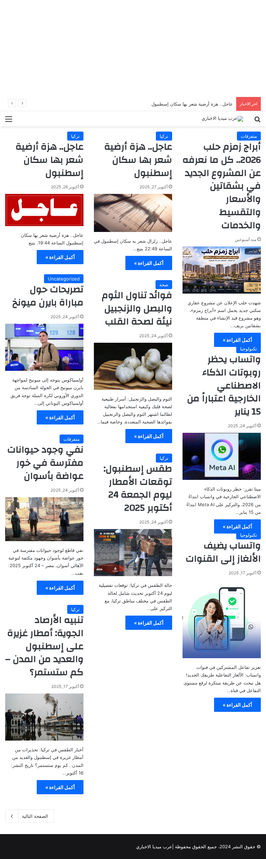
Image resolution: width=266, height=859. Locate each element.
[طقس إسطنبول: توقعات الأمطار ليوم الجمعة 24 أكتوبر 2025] (133, 552)
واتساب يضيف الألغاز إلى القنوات (223, 552)
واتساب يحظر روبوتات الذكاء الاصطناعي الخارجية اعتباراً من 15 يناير (224, 385)
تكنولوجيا (248, 348)
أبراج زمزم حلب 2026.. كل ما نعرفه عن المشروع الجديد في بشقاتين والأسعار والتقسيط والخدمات (222, 186)
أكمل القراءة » (237, 340)
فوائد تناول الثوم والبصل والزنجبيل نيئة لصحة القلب (137, 308)
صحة (163, 284)
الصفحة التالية (35, 816)
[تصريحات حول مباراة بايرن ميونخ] (44, 347)
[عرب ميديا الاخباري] (222, 119)
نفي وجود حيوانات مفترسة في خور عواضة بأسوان (45, 463)
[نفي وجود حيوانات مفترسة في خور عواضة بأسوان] (44, 519)
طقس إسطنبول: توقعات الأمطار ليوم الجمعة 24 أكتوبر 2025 (138, 488)
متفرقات (249, 136)
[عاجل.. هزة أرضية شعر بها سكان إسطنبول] (133, 213)
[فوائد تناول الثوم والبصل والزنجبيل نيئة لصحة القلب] (133, 366)
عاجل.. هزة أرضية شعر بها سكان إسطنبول (138, 160)
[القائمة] (8, 121)
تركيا (164, 136)
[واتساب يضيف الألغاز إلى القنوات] (222, 619)
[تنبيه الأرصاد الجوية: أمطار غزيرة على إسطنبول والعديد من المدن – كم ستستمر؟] (44, 717)
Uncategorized (64, 278)
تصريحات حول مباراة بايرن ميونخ (47, 296)
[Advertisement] (133, 48)
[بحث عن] (257, 121)
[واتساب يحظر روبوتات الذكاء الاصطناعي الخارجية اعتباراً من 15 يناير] (222, 456)
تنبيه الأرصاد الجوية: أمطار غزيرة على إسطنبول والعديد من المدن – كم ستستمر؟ (44, 646)
